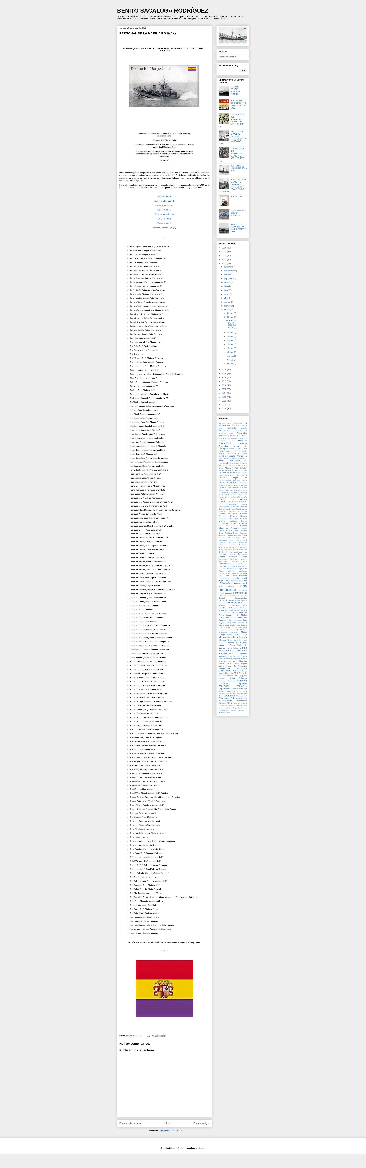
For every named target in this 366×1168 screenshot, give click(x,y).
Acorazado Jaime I (233, 430)
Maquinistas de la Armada (233, 637)
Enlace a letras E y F (164, 205)
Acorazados (242, 433)
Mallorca (230, 634)
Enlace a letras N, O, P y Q (164, 228)
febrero (227, 306)
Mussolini (237, 671)
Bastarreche (242, 458)
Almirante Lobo (236, 438)
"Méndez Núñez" (238, 423)
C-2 (231, 470)
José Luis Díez (225, 620)
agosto (227, 282)
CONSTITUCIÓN (225, 502)
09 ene (230, 360)
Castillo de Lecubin (240, 485)
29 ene (230, 317)
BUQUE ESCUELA (239, 468)
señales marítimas (233, 693)
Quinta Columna (238, 678)
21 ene (230, 340)
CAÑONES (222, 483)
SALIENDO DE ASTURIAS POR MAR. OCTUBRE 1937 (238, 228)
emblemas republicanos (237, 571)
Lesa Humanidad (225, 627)
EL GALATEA (236, 196)
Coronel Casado (236, 509)
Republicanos (225, 688)
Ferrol (244, 583)
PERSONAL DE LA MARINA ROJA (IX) (231, 324)
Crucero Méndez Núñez (228, 526)
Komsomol (240, 622)
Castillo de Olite (225, 488)
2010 (224, 408)
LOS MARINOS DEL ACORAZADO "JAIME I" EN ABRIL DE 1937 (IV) (232, 154)
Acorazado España (237, 428)
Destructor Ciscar (231, 549)
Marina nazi (233, 651)
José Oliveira (237, 620)
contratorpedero (241, 506)
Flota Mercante (226, 586)
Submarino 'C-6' (241, 696)
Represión (231, 681)
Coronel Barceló (224, 509)
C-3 (235, 470)
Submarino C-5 (241, 698)
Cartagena (232, 482)
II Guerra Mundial (231, 613)
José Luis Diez (240, 618)
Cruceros (236, 533)
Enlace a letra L (164, 219)
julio (226, 286)
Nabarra (221, 673)
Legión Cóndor (235, 625)
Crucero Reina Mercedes (236, 531)
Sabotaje (243, 688)
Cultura (231, 540)
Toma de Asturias (240, 703)
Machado (243, 630)
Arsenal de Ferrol (235, 449)
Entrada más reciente (130, 1123)
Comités (244, 497)
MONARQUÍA (224, 668)
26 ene (230, 336)
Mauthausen (223, 661)
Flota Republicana (233, 588)
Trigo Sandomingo (240, 708)
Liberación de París (227, 630)
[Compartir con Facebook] (161, 1035)
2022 (224, 259)
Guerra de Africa (240, 608)
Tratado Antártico (225, 708)
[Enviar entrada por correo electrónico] (148, 1036)
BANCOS (229, 453)
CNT (238, 492)
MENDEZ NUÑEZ (226, 663)
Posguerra (243, 676)
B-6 (238, 451)
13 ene (230, 352)
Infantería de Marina (236, 615)
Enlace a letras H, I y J (164, 214)
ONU (236, 673)
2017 (224, 381)
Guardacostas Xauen (238, 605)
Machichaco (223, 632)
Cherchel (229, 490)
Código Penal (242, 495)
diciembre (229, 267)
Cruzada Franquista (234, 535)
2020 (224, 369)
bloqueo (236, 463)
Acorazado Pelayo (226, 433)
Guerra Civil (225, 607)
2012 (224, 401)
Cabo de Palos (228, 473)
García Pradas (234, 600)
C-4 (238, 470)
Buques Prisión (224, 470)
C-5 (242, 470)
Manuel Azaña (241, 634)
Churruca (237, 490)
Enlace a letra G (164, 210)
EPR (220, 576)
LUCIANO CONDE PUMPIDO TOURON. (235, 90)
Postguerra (222, 678)
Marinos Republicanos (233, 652)
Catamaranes (236, 488)
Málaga (222, 635)
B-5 (234, 451)
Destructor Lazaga (227, 554)
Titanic (229, 703)
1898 (228, 425)
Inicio (167, 1123)
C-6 (245, 470)
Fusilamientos (241, 598)
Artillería (229, 451)
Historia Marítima (240, 610)
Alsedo (244, 438)
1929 (233, 425)
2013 (224, 397)
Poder (236, 676)
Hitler (220, 613)
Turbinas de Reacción (227, 710)
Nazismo (229, 673)
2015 (224, 389)
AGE (238, 436)
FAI (220, 583)
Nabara (244, 671)
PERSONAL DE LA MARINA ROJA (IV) (238, 168)
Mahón (244, 632)
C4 (220, 473)
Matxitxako (243, 659)
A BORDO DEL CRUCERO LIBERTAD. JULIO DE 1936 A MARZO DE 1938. (232, 137)
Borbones (243, 463)
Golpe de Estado (232, 603)
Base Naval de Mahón (228, 458)
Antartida (222, 441)
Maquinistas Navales (230, 640)
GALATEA (223, 600)
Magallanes (234, 632)
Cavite (244, 488)
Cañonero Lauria (240, 480)
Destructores (224, 564)
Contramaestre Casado (227, 506)
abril (226, 298)
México (236, 663)
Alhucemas (226, 438)
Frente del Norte (225, 595)
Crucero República (225, 533)
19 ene (230, 344)
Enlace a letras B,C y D (164, 201)
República (242, 683)
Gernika (221, 603)
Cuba (244, 535)
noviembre (229, 270)
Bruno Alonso (225, 468)
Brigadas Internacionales (238, 465)
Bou (220, 465)
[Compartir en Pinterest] (164, 1035)
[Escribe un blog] (156, 1035)
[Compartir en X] (158, 1035)
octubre (228, 274)
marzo (227, 302)
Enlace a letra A (164, 196)
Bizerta (230, 463)
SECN (239, 691)
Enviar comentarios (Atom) (170, 1131)
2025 (224, 248)
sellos (245, 691)
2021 (224, 263)
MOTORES (242, 668)
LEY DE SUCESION (239, 627)
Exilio (244, 580)
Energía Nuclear (224, 573)
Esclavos (234, 576)
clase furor (228, 492)
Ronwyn (235, 689)
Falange (225, 583)
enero (227, 310)
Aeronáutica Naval (227, 436)
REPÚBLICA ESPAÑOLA (233, 686)
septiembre (229, 278)
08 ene (230, 364)
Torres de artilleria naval (237, 705)
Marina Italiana (232, 648)
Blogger (201, 1148)
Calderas (243, 475)
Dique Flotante (235, 564)
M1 (237, 630)
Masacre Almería (225, 659)
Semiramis (222, 693)
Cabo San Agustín (226, 475)
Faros (230, 583)
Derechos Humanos (227, 542)
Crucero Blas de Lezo (237, 518)
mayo (227, 294)
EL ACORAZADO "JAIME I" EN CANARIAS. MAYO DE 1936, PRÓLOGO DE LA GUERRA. (232, 185)
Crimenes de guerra (238, 511)
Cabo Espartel (241, 473)
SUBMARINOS (225, 700)
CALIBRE (222, 478)
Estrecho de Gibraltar (233, 580)
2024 (224, 251)
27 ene (230, 332)
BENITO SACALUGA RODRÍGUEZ (162, 10)
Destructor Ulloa (239, 561)
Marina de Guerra (237, 643)
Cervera (221, 490)
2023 (224, 255)
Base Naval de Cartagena (235, 456)
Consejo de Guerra (233, 499)
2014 (224, 393)
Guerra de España (226, 610)
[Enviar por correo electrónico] (153, 1035)
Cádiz (237, 475)
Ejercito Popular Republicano (234, 566)
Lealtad (226, 625)
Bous (225, 466)
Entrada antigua (201, 1123)
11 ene (230, 356)
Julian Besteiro (230, 622)
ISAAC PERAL (225, 618)
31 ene (230, 313)
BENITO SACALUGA (229, 460)
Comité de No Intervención (229, 497)
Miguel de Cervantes (236, 666)
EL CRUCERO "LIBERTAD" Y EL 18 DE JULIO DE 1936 (238, 104)
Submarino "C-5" (226, 698)
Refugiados (223, 681)
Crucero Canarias (228, 521)
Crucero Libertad (238, 523)
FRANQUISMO (240, 593)
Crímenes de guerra (228, 514)
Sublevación (229, 696)
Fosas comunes (225, 593)
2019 (224, 373)
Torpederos (223, 705)
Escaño (226, 576)
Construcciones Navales (236, 504)
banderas (237, 453)
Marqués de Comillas (238, 656)
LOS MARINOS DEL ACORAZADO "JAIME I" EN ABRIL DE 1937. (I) (232, 120)
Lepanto (244, 625)
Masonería (235, 659)
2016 (224, 385)
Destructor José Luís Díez (236, 552)
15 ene (230, 348)
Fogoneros (243, 590)
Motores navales (225, 671)
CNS (234, 492)
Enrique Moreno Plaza (239, 573)
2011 (224, 405)
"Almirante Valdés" (225, 423)
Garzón (244, 600)
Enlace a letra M (164, 223)
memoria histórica (238, 661)
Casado (229, 485)
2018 (224, 377)
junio (226, 290)
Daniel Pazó (242, 540)
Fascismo (237, 583)
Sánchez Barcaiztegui (227, 691)
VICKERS (226, 712)
